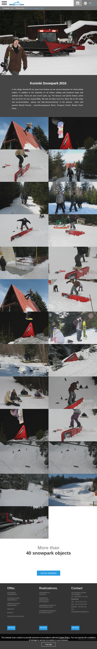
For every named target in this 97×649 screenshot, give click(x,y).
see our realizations (49, 573)
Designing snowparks (12, 593)
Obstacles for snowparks (13, 604)
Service (10, 609)
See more (11, 627)
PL (90, 3)
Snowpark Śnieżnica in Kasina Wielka (47, 612)
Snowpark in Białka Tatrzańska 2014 (47, 606)
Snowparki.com (8, 8)
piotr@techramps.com (81, 612)
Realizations (20, 8)
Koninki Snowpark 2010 (35, 8)
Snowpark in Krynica (44, 593)
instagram (78, 3)
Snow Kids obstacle (15, 616)
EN (94, 3)
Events (10, 613)
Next (93, 42)
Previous (3, 42)
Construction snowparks (13, 599)
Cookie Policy (64, 637)
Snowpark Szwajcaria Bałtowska (44, 600)
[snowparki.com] (16, 5)
